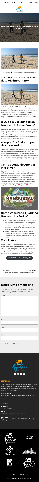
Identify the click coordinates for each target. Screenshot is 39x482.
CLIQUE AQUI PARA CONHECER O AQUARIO (19, 258)
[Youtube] (14, 2)
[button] (21, 2)
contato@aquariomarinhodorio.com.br (13, 414)
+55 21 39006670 (6, 409)
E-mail (3, 327)
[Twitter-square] (12, 2)
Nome (3, 319)
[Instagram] (10, 2)
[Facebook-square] (5, 2)
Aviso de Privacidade (19, 475)
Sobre (36, 2)
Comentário (6, 295)
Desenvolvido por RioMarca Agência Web (19, 478)
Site (2, 335)
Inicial (31, 2)
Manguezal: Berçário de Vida (20, 185)
